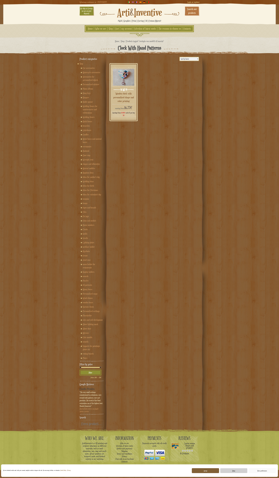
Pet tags (86, 216)
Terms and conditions (124, 453)
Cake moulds (87, 337)
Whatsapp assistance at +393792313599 (93, 2)
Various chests (88, 307)
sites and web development (93, 320)
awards (85, 276)
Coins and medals (89, 220)
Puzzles (85, 280)
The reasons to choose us (169, 28)
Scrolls (85, 238)
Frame (85, 255)
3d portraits (87, 285)
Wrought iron (88, 159)
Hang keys (87, 93)
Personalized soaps (90, 293)
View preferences (262, 471)
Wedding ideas (88, 181)
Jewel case (87, 260)
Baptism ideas (88, 172)
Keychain (86, 251)
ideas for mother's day (91, 177)
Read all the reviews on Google (89, 409)
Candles (86, 134)
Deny (233, 471)
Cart (117, 28)
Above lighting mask (90, 324)
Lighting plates (88, 242)
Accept (205, 471)
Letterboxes (87, 130)
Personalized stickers (91, 84)
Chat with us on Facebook (124, 459)
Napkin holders (88, 272)
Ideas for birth (88, 185)
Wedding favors (88, 117)
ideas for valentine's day (92, 194)
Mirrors (86, 333)
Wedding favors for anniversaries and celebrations (90, 109)
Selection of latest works (145, 28)
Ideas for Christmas (90, 190)
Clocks (85, 229)
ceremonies (87, 146)
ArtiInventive (139, 12)
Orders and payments (124, 448)
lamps (85, 203)
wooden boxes (88, 302)
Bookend (86, 151)
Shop (111, 28)
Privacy (69, 470)
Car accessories (89, 68)
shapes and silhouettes (91, 164)
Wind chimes (88, 298)
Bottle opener (88, 102)
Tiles (84, 212)
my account (126, 28)
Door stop (86, 155)
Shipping (124, 451)
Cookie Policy (63, 470)
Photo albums (88, 88)
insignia (86, 199)
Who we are (100, 28)
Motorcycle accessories (91, 72)
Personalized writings (91, 311)
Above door (87, 328)
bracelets (86, 126)
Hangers (86, 97)
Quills (85, 233)
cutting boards (88, 353)
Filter (90, 372)
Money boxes (87, 289)
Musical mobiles (89, 168)
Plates (85, 358)
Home (90, 28)
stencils (85, 341)
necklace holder (89, 247)
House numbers (88, 225)
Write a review (84, 411)
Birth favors (87, 121)
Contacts (187, 28)
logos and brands (89, 207)
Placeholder (87, 315)
